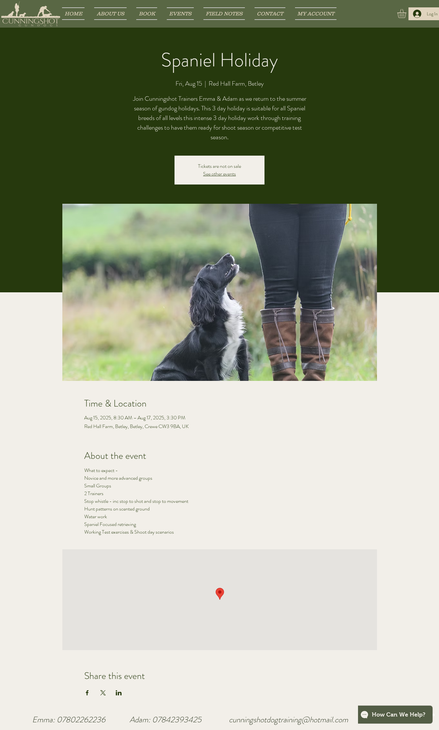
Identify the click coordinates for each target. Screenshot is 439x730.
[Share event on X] (103, 692)
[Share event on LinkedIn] (119, 692)
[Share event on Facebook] (87, 692)
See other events (219, 173)
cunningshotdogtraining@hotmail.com (288, 720)
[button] (407, 13)
